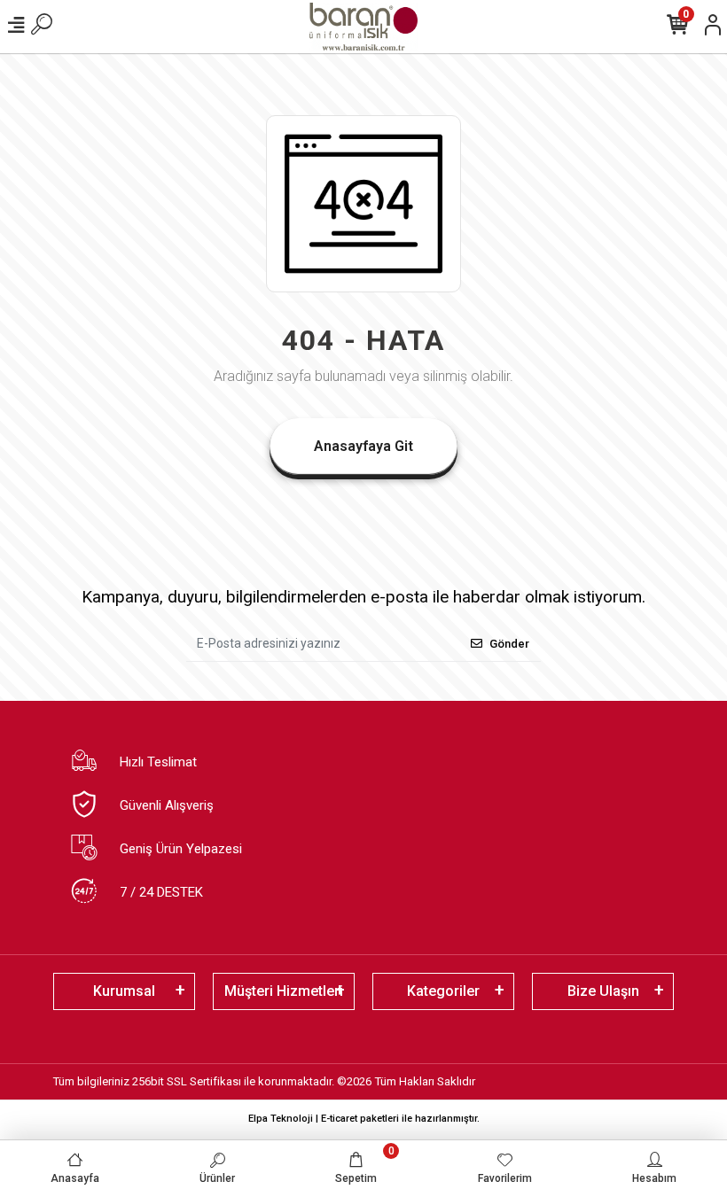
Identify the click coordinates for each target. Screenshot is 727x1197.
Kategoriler (443, 991)
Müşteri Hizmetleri (283, 991)
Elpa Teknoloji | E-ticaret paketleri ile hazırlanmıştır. (364, 1118)
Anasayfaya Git (363, 446)
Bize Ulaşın (603, 991)
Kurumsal (124, 991)
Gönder (509, 643)
